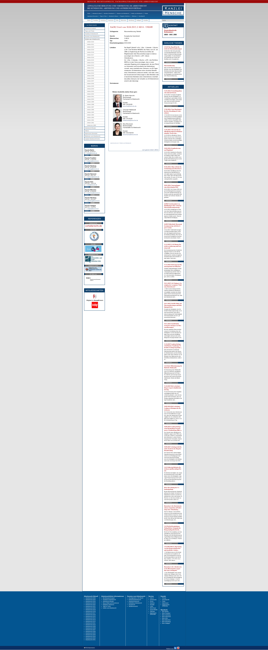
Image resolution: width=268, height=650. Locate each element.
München (123, 20)
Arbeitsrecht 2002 (91, 638)
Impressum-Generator (92, 16)
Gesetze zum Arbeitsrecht (123, 13)
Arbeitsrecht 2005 (91, 633)
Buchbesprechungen (109, 598)
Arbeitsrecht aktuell (97, 13)
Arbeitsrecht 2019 (91, 609)
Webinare (134, 16)
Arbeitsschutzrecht (134, 601)
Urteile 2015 (90, 60)
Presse (146, 13)
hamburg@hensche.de (93, 169)
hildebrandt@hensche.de (130, 120)
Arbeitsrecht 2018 (91, 611)
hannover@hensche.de (93, 177)
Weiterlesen (169, 62)
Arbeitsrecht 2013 (91, 619)
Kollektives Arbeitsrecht (135, 603)
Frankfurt (95, 20)
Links (151, 606)
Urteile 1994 (90, 115)
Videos (87, 131)
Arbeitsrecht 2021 (91, 606)
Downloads (153, 599)
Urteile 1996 (90, 109)
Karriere (152, 603)
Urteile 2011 (90, 70)
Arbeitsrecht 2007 (91, 629)
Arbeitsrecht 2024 (91, 601)
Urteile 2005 (90, 86)
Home (88, 13)
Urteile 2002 (90, 94)
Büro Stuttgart (166, 623)
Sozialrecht (132, 604)
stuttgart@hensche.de (93, 208)
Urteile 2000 (90, 99)
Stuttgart (138, 20)
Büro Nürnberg (166, 621)
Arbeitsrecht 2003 (91, 636)
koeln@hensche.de (92, 184)
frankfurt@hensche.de (93, 161)
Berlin (89, 20)
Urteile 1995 (90, 112)
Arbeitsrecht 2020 (91, 608)
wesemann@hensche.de (130, 134)
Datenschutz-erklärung (166, 605)
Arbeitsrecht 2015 (91, 616)
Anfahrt (87, 155)
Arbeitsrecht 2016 (91, 614)
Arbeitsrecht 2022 (91, 604)
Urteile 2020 (90, 47)
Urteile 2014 (90, 62)
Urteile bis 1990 (91, 125)
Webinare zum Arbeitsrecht (92, 136)
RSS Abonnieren (90, 648)
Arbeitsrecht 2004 (91, 634)
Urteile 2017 (90, 55)
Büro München (166, 620)
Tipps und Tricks (89, 31)
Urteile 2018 (90, 52)
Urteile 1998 (90, 104)
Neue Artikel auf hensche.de (111, 603)
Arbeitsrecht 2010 (91, 624)
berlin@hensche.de (92, 153)
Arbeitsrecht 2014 (91, 618)
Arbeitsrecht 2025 (91, 599)
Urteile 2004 (90, 89)
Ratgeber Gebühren (125, 16)
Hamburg (103, 20)
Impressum (165, 603)
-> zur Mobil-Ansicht (91, 25)
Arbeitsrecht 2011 (90, 623)
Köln (117, 20)
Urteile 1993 (90, 117)
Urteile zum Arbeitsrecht (136, 13)
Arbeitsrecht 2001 (91, 640)
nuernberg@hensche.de (93, 200)
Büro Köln (165, 618)
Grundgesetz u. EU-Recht (136, 598)
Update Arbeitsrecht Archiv (92, 139)
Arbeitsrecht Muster (113, 16)
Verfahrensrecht (133, 606)
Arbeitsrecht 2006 (91, 631)
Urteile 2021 (90, 44)
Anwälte (145, 20)
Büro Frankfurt (166, 613)
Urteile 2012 (90, 68)
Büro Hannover (166, 616)
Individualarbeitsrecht (135, 599)
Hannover (111, 20)
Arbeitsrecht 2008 (91, 628)
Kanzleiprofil (142, 16)
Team (163, 601)
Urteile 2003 (90, 91)
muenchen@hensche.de (93, 193)
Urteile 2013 (90, 65)
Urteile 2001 (90, 96)
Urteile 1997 (90, 107)
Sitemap (152, 611)
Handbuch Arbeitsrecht (109, 13)
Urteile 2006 (90, 83)
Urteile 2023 (90, 42)
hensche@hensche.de (129, 106)
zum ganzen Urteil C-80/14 (150, 150)
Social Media (153, 609)
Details (92, 155)
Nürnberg (131, 20)
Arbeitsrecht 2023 (91, 603)
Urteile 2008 (90, 78)
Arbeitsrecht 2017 (91, 613)
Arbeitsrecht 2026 (91, 598)
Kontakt (152, 604)
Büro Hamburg (166, 615)
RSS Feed (153, 608)
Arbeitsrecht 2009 (91, 626)
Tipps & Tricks (103, 16)
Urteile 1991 (90, 122)
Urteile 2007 (90, 81)
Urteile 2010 (90, 73)
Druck (151, 601)
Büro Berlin (165, 611)
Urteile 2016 (90, 57)
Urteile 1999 (90, 102)
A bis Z (152, 598)
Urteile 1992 (90, 120)
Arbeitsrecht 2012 (91, 621)
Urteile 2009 (90, 76)
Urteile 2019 (90, 49)
